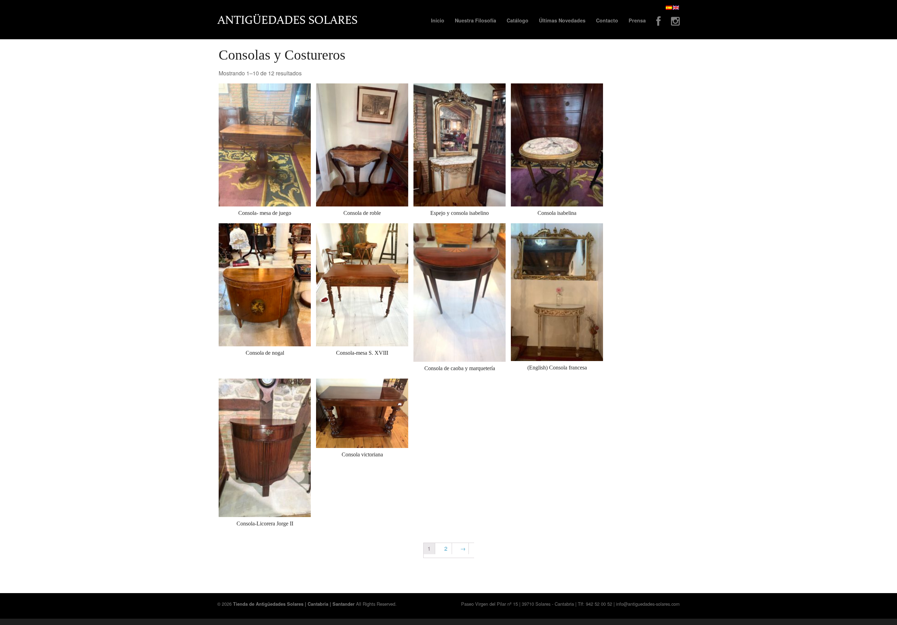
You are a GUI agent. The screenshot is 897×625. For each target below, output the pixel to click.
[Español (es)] (669, 8)
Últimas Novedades (562, 20)
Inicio (437, 20)
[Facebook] (658, 21)
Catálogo (517, 20)
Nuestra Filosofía (475, 20)
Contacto (607, 20)
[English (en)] (676, 8)
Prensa (637, 20)
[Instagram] (675, 21)
